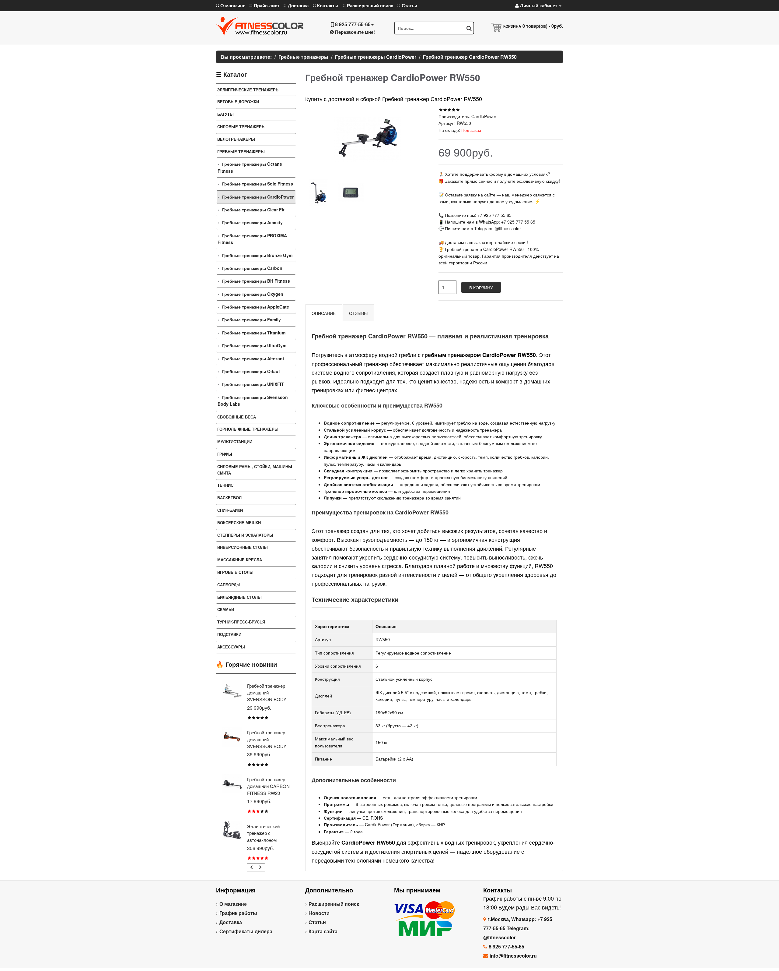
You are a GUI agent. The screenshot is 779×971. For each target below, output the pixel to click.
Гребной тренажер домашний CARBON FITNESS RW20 (268, 786)
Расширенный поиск (334, 903)
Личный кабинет (538, 5)
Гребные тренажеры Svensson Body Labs (253, 400)
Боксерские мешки (239, 522)
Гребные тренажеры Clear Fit (253, 210)
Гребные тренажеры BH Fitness (256, 281)
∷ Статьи (407, 5)
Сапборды (228, 585)
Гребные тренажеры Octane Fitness (250, 167)
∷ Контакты (325, 5)
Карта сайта (323, 931)
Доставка (230, 922)
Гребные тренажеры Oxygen (252, 294)
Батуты (225, 114)
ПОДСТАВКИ (229, 634)
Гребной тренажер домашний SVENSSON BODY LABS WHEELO (266, 696)
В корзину (481, 287)
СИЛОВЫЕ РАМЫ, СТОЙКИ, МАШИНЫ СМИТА (254, 470)
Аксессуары (231, 647)
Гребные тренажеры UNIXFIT (253, 384)
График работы (238, 912)
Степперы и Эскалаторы (245, 535)
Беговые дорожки (238, 101)
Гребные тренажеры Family (251, 319)
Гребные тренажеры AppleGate (255, 307)
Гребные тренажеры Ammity (252, 222)
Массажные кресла (239, 560)
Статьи (317, 922)
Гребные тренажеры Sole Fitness (257, 184)
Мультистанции (234, 441)
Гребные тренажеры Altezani (253, 358)
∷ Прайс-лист (264, 5)
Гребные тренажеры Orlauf (251, 371)
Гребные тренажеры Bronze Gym (257, 255)
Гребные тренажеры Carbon (252, 268)
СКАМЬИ (225, 609)
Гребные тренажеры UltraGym (254, 345)
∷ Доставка (296, 5)
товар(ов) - (542, 26)
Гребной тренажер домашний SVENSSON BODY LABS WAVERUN (266, 742)
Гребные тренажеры (241, 151)
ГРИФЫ (224, 454)
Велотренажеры (236, 139)
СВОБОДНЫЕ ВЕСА (236, 417)
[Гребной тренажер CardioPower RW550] (318, 192)
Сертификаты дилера (245, 931)
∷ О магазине (230, 5)
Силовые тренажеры (241, 126)
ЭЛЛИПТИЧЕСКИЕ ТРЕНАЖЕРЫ (248, 90)
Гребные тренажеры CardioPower (258, 197)
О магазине (233, 903)
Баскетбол (229, 497)
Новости (319, 912)
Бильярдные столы (239, 597)
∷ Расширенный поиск (368, 5)
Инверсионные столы (242, 547)
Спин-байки (230, 510)
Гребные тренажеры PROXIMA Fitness (252, 238)
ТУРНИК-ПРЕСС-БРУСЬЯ (241, 622)
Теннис (225, 485)
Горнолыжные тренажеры (247, 429)
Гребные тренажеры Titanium (253, 333)
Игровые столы (235, 572)
